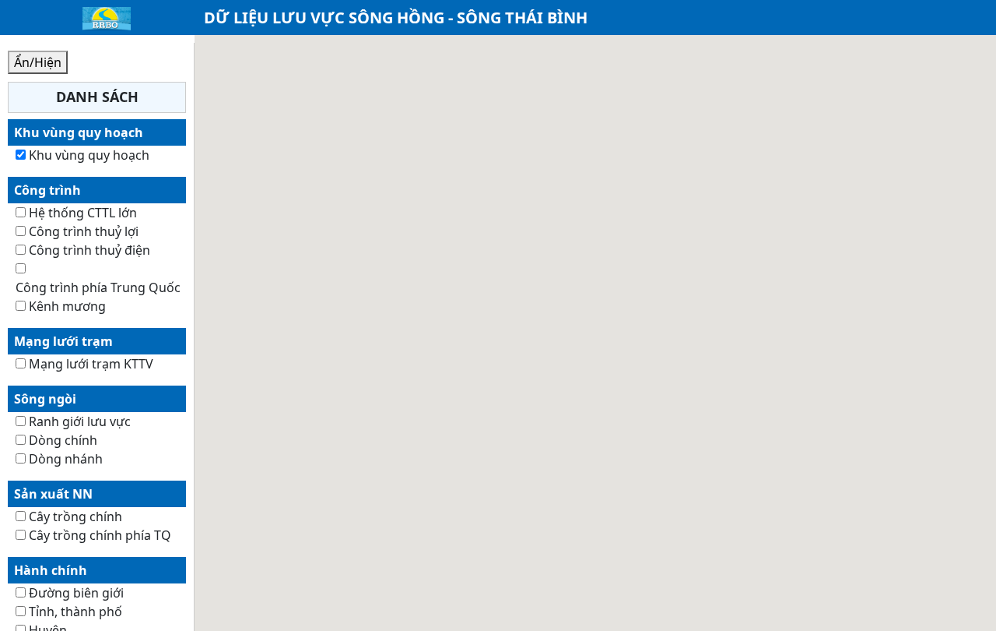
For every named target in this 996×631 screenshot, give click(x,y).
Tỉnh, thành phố (75, 611)
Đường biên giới (76, 592)
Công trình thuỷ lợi (84, 231)
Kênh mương (67, 306)
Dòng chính (63, 440)
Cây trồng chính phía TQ (100, 535)
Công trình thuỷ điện (89, 250)
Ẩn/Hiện (37, 62)
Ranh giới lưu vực (80, 421)
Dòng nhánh (66, 458)
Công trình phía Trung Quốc (98, 287)
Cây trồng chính (75, 516)
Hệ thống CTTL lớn (83, 212)
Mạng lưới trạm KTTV (91, 363)
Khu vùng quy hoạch (89, 155)
